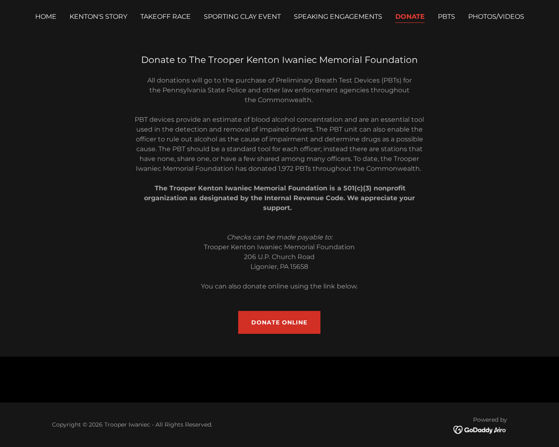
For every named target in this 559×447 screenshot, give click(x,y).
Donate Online (279, 322)
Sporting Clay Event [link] (242, 16)
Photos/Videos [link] (496, 16)
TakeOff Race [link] (165, 16)
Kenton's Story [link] (98, 16)
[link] (480, 430)
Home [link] (45, 16)
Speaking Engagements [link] (338, 16)
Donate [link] (410, 16)
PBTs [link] (446, 16)
